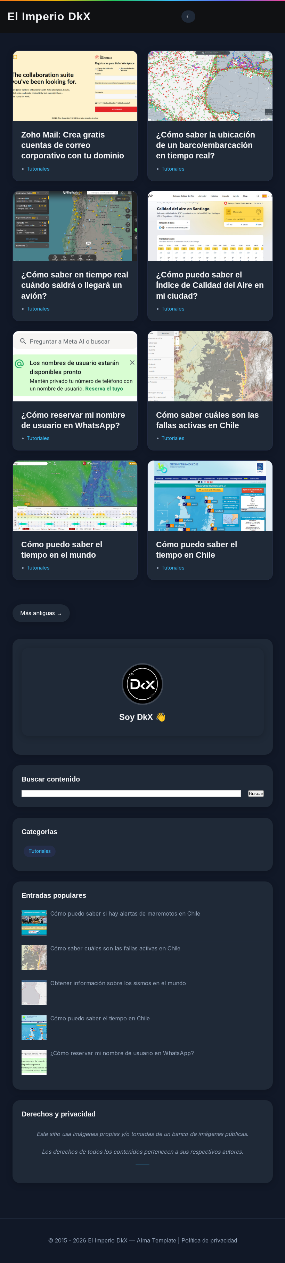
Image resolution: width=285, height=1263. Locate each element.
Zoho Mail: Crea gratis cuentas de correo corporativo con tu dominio (72, 145)
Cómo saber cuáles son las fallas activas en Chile (115, 948)
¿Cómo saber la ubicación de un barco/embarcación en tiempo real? (205, 145)
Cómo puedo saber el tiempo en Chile (100, 1018)
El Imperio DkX (49, 16)
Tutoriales (38, 169)
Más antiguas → (41, 613)
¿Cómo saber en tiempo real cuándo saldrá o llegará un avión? (74, 285)
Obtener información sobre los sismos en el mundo (118, 983)
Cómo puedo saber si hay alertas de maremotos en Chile (125, 913)
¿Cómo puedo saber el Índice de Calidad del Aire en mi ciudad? (210, 285)
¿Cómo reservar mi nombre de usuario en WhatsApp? (122, 1053)
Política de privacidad (209, 1240)
